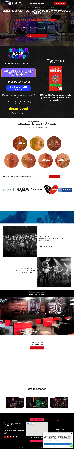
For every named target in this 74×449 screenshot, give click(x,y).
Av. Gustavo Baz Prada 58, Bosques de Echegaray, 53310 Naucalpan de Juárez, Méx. (14, 432)
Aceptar (58, 444)
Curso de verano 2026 (18, 63)
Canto (59, 431)
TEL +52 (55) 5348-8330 (37, 3)
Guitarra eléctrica (59, 427)
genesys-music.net (37, 115)
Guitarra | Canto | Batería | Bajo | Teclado (18, 102)
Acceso (44, 7)
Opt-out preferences (57, 446)
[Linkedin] (49, 246)
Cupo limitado (18, 113)
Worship (60, 424)
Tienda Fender (52, 7)
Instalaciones (38, 7)
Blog (33, 7)
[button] (71, 434)
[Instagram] (46, 246)
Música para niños (60, 429)
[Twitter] (44, 246)
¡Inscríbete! (18, 109)
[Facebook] (41, 246)
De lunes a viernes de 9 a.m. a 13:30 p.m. (18, 96)
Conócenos (26, 7)
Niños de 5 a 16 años (18, 82)
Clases (20, 7)
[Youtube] (52, 246)
